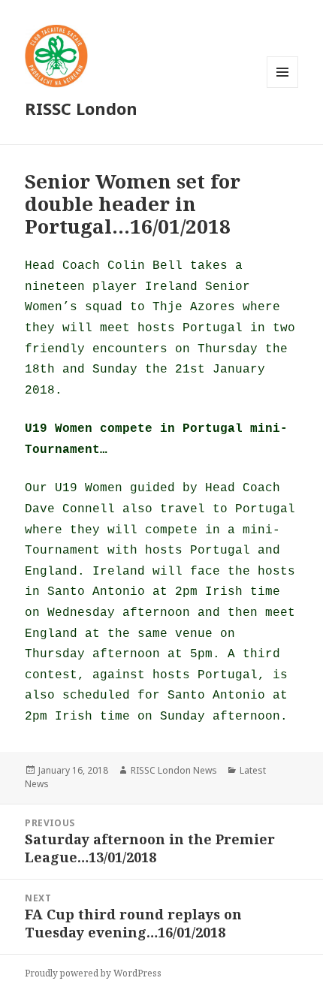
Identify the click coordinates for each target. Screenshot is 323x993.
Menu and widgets (282, 87)
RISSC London (81, 108)
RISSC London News (174, 770)
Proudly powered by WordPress (93, 973)
